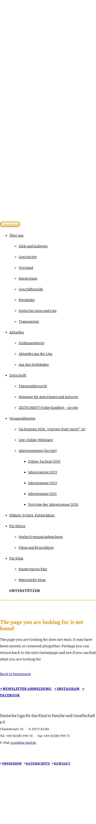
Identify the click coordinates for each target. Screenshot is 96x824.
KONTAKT (62, 763)
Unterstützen (10, 224)
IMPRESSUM (12, 763)
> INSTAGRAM (66, 689)
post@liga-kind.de (23, 742)
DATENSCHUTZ (38, 763)
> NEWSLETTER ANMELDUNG (25, 689)
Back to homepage (15, 674)
